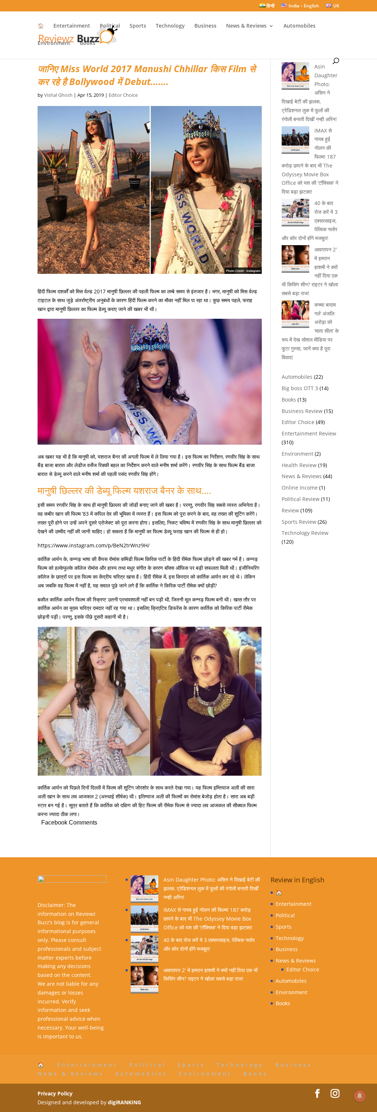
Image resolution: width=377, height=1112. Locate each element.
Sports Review (299, 521)
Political (110, 26)
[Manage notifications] (360, 1096)
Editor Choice (123, 95)
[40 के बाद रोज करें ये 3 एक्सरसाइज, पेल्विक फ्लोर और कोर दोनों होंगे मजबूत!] (144, 951)
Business (205, 26)
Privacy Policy (55, 1093)
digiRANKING (124, 1102)
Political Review (301, 498)
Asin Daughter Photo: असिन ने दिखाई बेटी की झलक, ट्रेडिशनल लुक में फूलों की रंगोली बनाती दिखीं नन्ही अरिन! (211, 888)
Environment (54, 43)
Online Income (300, 487)
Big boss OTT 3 (300, 388)
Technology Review (305, 532)
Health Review (299, 465)
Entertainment (71, 26)
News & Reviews (246, 26)
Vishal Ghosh (58, 95)
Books (87, 43)
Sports (138, 26)
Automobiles (299, 26)
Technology (170, 26)
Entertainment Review (309, 433)
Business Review (302, 410)
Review (290, 510)
